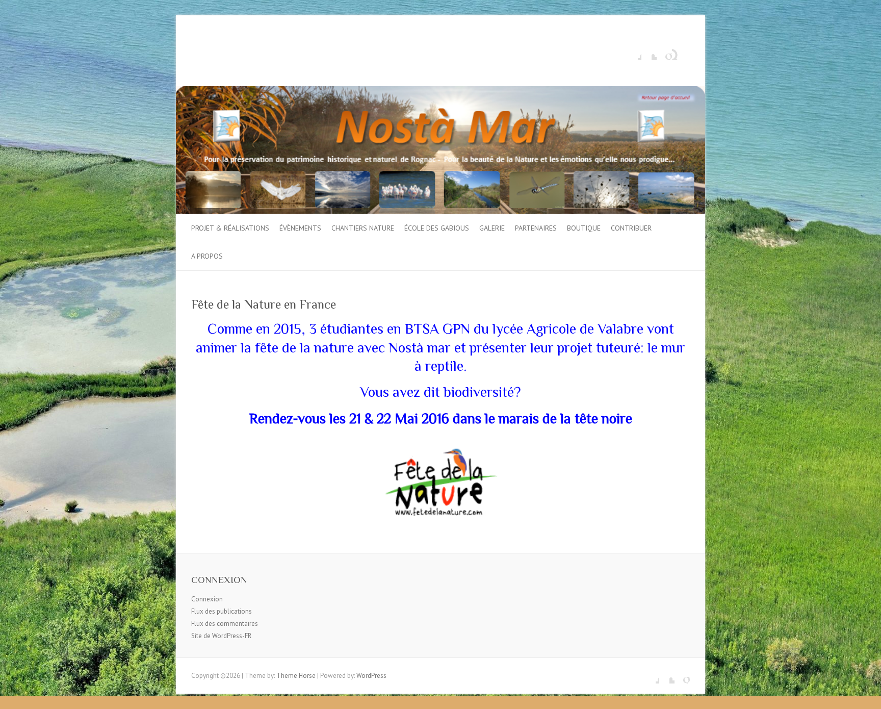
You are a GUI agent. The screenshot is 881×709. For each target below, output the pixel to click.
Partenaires (536, 228)
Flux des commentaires (224, 623)
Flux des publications (221, 611)
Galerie (492, 228)
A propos (207, 256)
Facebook (633, 52)
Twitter (649, 52)
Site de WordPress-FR (221, 635)
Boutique (584, 228)
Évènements (300, 228)
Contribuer (631, 228)
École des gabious (436, 228)
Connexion (207, 599)
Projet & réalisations (230, 228)
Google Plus (664, 52)
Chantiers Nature (362, 228)
